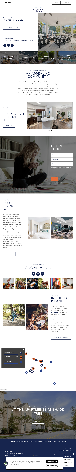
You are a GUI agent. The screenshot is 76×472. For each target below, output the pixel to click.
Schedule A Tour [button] (11, 27)
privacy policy (57, 169)
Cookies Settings (52, 465)
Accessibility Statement (65, 450)
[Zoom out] (74, 350)
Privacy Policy (67, 448)
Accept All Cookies (52, 461)
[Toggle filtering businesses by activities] (21, 362)
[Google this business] (8, 45)
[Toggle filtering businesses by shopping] (21, 357)
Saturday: (7, 455)
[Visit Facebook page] (4, 45)
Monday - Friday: (9, 453)
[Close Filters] (23, 350)
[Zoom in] (74, 348)
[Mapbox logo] (3, 389)
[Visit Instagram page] (12, 45)
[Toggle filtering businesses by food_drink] (21, 352)
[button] (56, 3)
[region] (38, 368)
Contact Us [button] (38, 421)
